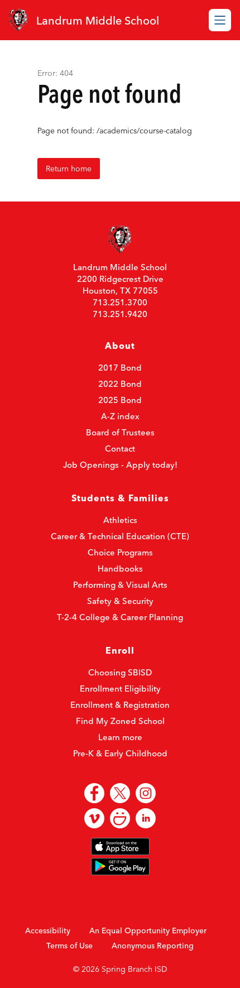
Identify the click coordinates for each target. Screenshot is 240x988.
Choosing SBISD (120, 672)
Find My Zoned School (120, 721)
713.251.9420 (120, 314)
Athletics (120, 520)
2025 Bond (120, 400)
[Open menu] (220, 20)
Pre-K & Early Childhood (120, 753)
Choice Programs (120, 552)
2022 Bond (120, 383)
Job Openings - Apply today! (120, 464)
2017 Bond (120, 367)
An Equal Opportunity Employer (148, 930)
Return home (69, 169)
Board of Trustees (120, 432)
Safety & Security (120, 601)
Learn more (120, 737)
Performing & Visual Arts (120, 584)
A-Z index (120, 416)
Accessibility (47, 930)
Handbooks (120, 568)
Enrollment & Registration (120, 704)
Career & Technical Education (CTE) (120, 536)
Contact (120, 448)
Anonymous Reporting (153, 946)
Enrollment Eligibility (120, 688)
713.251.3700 (120, 302)
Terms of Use (69, 946)
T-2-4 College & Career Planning (120, 617)
